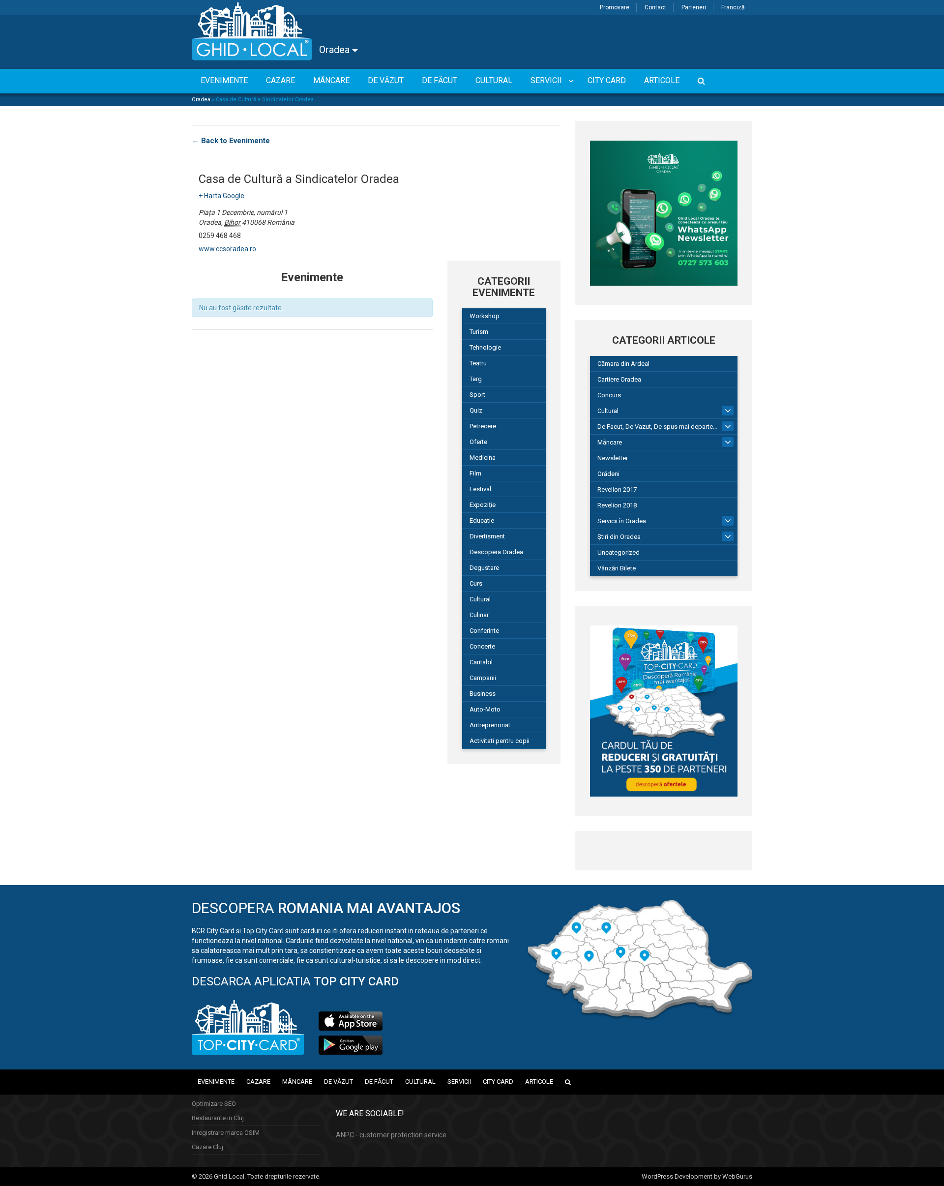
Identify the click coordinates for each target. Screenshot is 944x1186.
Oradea (335, 50)
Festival (480, 489)
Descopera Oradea (496, 552)
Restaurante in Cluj (218, 1118)
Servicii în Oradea (621, 521)
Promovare (614, 7)
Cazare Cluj (207, 1147)
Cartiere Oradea (619, 379)
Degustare (484, 567)
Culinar (479, 615)
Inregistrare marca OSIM (226, 1132)
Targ (476, 379)
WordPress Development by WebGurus (697, 1176)
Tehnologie (485, 347)
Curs (476, 583)
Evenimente (216, 1081)
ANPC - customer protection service (391, 1135)
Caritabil (481, 662)
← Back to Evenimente (231, 140)
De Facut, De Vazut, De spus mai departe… (657, 426)
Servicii (459, 1081)
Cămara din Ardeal (623, 363)
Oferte (478, 441)
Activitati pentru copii (500, 740)
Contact (655, 7)
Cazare (258, 1081)
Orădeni (608, 473)
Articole (539, 1081)
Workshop (485, 316)
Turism (479, 331)
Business (483, 693)
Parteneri (693, 7)
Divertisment (487, 536)
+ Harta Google (221, 196)
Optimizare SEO (214, 1103)
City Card (498, 1081)
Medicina (483, 457)
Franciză (733, 7)
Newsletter (612, 458)
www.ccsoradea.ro (227, 249)
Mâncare (609, 442)
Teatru (478, 363)
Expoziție (483, 504)
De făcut (379, 1081)
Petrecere (483, 426)
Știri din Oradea (619, 536)
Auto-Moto (485, 709)
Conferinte (484, 630)
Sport (477, 394)
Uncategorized (618, 552)
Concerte (482, 646)
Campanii (483, 678)
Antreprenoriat (490, 725)
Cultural (480, 599)
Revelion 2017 (617, 489)
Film (475, 473)
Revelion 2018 (617, 505)
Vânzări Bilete (616, 568)
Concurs (609, 395)
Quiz (476, 410)
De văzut (338, 1081)
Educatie (482, 520)
